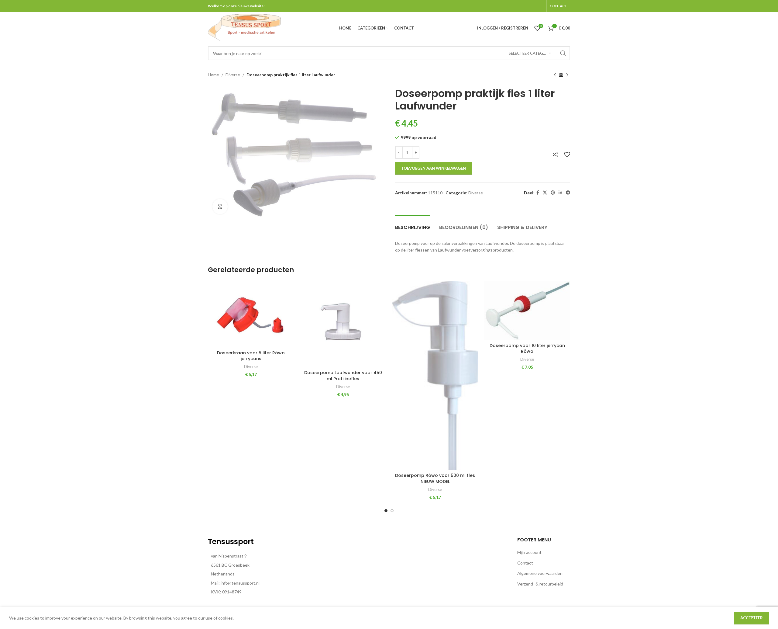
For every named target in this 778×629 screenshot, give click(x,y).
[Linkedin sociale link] (560, 193)
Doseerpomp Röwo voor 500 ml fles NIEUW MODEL (435, 478)
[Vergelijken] (555, 154)
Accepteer (751, 617)
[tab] (412, 224)
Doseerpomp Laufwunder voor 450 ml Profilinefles (343, 376)
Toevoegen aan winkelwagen (433, 168)
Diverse (232, 74)
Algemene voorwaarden (540, 573)
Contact (525, 562)
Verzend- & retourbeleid (540, 583)
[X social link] (545, 193)
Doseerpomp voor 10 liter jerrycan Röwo (527, 348)
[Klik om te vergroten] (220, 206)
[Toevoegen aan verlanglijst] (567, 154)
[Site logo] (244, 27)
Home (213, 74)
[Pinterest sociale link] (553, 193)
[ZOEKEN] (563, 53)
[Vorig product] (555, 75)
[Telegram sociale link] (568, 193)
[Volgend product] (567, 75)
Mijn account (529, 552)
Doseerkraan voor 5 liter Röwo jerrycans (251, 356)
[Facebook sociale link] (538, 193)
